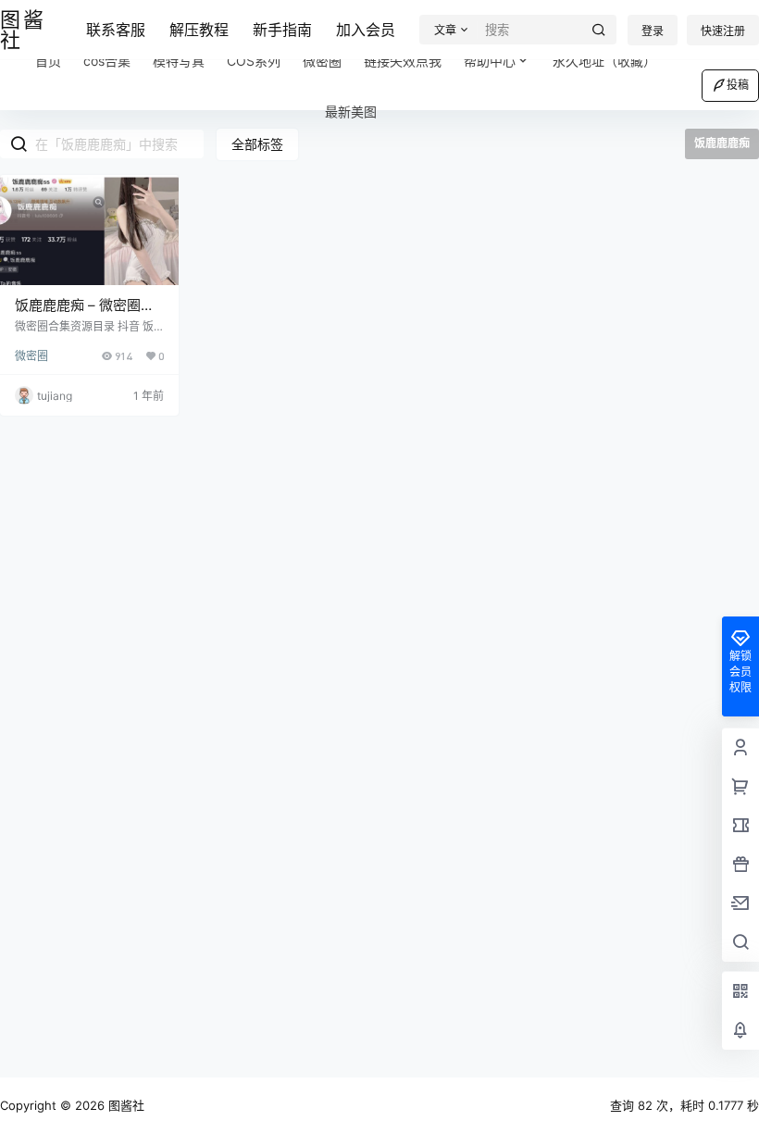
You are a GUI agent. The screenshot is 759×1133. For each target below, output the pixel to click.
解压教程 (199, 29)
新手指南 (282, 29)
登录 (652, 31)
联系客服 (115, 29)
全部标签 (257, 144)
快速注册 (723, 31)
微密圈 (31, 356)
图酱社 (124, 1105)
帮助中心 (490, 60)
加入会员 (365, 29)
